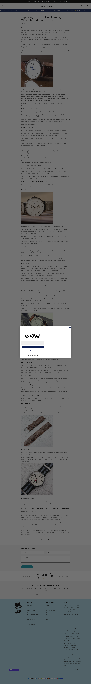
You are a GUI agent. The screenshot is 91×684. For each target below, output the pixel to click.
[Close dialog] (70, 327)
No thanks (32, 350)
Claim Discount (32, 347)
